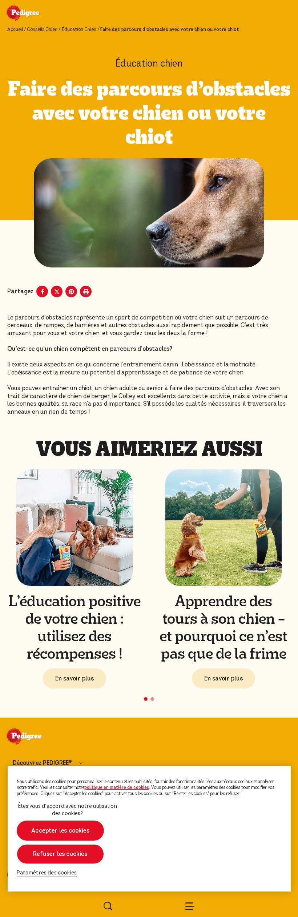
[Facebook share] (42, 291)
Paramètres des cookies (47, 872)
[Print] (86, 291)
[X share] (57, 291)
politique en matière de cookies (116, 787)
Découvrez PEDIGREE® (42, 763)
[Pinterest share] (71, 291)
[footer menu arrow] (81, 763)
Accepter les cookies (60, 830)
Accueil (15, 29)
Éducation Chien (79, 29)
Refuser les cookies (60, 854)
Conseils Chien (42, 29)
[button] (146, 699)
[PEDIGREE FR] (31, 13)
